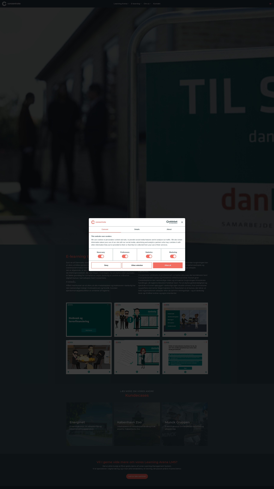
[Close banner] (182, 222)
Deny (106, 265)
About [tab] (169, 229)
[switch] (125, 256)
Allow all (168, 265)
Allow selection (137, 265)
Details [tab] (137, 229)
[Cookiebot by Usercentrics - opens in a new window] (168, 222)
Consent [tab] (105, 229)
